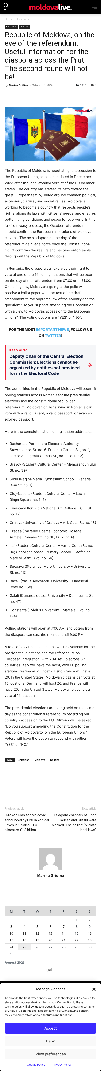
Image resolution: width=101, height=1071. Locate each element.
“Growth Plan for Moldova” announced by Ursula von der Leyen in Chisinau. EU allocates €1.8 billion (27, 822)
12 (37, 933)
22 (76, 940)
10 (11, 933)
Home (9, 19)
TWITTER (53, 335)
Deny (50, 1041)
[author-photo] (50, 859)
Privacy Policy (62, 1064)
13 (50, 933)
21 (64, 940)
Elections (23, 19)
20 (50, 940)
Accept (50, 1028)
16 (90, 933)
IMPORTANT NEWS (52, 329)
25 (24, 947)
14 (64, 933)
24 (11, 947)
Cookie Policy (36, 1064)
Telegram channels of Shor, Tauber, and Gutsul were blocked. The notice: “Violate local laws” (74, 822)
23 (90, 940)
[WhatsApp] (42, 95)
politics (54, 759)
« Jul (48, 969)
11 (24, 933)
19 (37, 940)
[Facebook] (9, 95)
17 (11, 940)
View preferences (50, 1054)
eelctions (23, 759)
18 (24, 940)
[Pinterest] (31, 95)
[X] (20, 95)
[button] (94, 989)
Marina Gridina (18, 85)
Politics (24, 26)
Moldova (39, 759)
